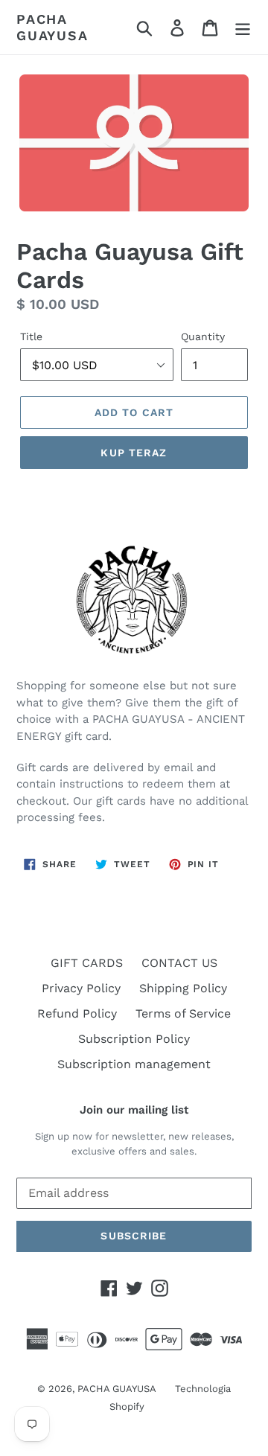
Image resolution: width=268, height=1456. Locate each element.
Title (31, 336)
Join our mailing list (134, 1110)
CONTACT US (179, 963)
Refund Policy (77, 1013)
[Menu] (242, 27)
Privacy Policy (81, 988)
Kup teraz (133, 453)
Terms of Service (183, 1013)
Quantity (203, 336)
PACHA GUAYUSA (52, 27)
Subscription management (134, 1064)
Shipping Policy (183, 988)
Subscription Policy (134, 1039)
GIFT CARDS (87, 963)
